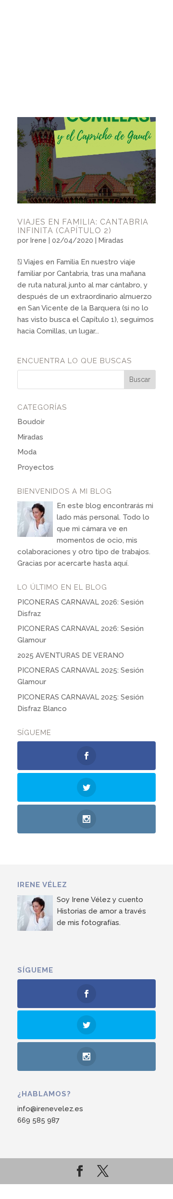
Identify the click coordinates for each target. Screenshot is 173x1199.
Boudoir (31, 421)
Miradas (111, 240)
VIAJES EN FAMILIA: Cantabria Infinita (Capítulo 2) (82, 226)
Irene (38, 240)
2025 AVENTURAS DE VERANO (70, 655)
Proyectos (35, 467)
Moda (27, 452)
